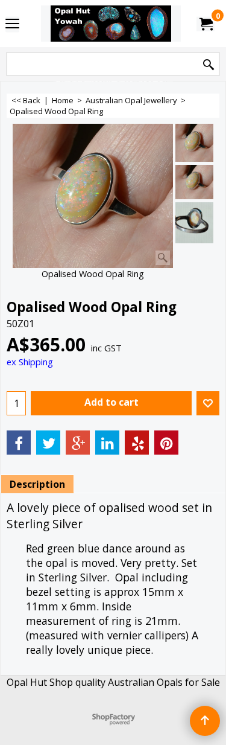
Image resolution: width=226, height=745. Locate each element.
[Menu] (12, 25)
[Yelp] (137, 442)
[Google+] (78, 442)
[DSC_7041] (194, 222)
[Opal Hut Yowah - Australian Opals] (111, 23)
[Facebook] (19, 442)
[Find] (208, 65)
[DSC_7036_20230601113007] (194, 182)
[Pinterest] (166, 442)
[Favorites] (207, 403)
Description (37, 484)
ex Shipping (30, 362)
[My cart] (205, 23)
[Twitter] (48, 442)
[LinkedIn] (107, 442)
